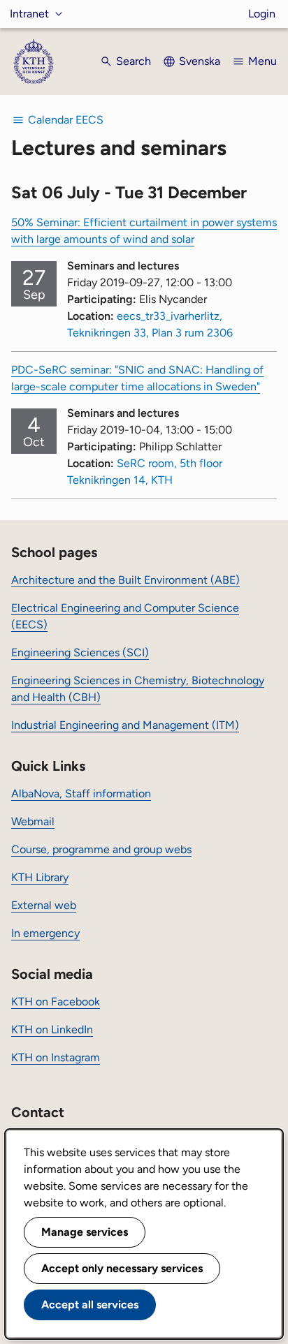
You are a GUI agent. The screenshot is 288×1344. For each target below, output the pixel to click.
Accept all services (89, 1304)
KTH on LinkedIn (52, 1029)
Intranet (29, 13)
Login (261, 13)
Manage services (84, 1232)
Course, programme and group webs (101, 849)
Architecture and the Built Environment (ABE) (125, 579)
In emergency (45, 933)
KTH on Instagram (55, 1057)
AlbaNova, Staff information (81, 793)
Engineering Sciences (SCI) (80, 652)
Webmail (33, 821)
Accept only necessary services (122, 1268)
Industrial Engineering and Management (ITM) (125, 725)
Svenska (199, 61)
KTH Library (40, 877)
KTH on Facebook (55, 1001)
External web (43, 905)
